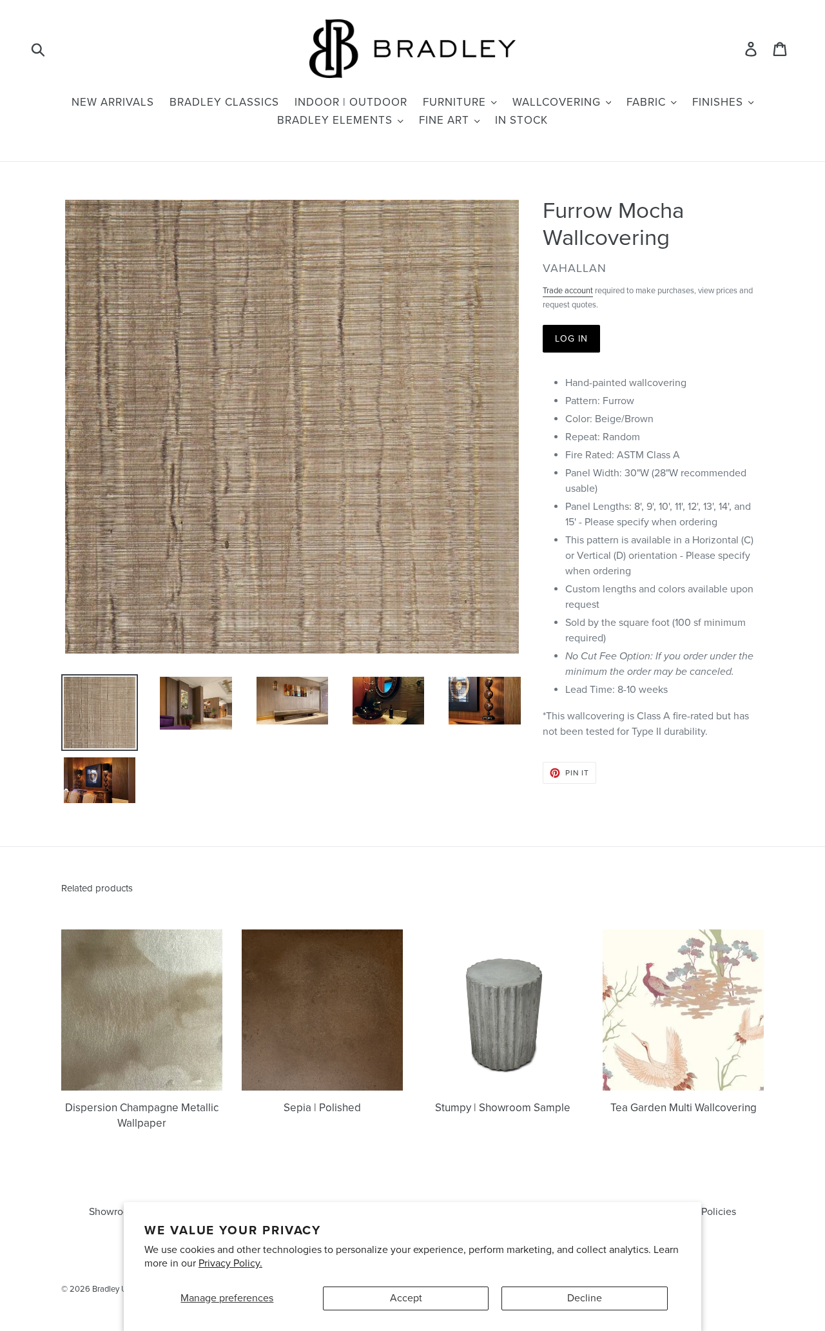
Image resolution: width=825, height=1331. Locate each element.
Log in (571, 338)
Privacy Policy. (230, 1263)
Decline (584, 1298)
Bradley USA (115, 1289)
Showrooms (115, 1211)
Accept (406, 1298)
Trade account (568, 291)
